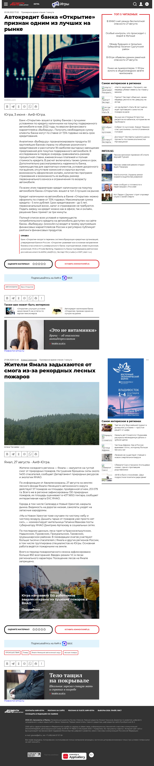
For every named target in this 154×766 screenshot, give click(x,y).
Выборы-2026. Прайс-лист (110, 711)
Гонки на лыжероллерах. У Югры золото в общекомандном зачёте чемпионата (126, 71)
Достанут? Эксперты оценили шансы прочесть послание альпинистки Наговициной (132, 139)
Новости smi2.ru (14, 350)
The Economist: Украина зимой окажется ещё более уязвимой (128, 176)
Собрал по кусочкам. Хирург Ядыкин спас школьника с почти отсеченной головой (132, 129)
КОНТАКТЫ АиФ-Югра (34, 711)
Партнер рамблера (51, 755)
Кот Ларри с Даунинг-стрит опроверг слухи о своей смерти (131, 196)
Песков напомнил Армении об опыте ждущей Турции (131, 156)
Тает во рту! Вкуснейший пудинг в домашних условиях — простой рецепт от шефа (131, 427)
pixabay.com (10, 99)
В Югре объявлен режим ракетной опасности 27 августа (125, 58)
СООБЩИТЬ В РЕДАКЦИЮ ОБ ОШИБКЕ (41, 714)
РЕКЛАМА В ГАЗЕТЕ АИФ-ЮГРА (81, 711)
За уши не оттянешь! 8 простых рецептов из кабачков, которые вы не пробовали (132, 119)
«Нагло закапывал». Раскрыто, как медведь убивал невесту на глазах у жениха (131, 89)
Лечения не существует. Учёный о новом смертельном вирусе (130, 456)
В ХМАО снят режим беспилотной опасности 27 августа (126, 22)
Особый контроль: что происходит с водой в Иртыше (126, 34)
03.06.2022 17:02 (11, 12)
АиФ (22, 447)
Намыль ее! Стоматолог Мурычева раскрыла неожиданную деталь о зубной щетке (131, 437)
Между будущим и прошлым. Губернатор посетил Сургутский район (126, 47)
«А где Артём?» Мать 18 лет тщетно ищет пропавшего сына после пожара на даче (131, 109)
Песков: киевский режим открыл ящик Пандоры (129, 166)
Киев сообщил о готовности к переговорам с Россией (128, 186)
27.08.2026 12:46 (11, 360)
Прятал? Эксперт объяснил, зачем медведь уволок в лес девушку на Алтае (131, 99)
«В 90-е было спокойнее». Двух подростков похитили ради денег (130, 476)
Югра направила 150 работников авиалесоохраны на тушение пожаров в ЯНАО (54, 599)
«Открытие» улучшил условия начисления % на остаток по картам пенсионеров (31, 311)
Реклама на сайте (56, 711)
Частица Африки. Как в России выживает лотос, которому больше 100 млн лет (131, 447)
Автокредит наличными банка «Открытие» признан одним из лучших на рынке (79, 311)
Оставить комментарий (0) (77, 264)
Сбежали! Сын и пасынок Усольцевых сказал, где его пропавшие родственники (132, 467)
